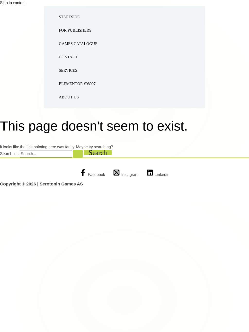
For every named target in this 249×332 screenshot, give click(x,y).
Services (68, 70)
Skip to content (13, 3)
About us (69, 97)
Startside (69, 17)
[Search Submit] (78, 153)
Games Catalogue (78, 44)
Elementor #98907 (77, 84)
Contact (68, 57)
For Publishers (75, 30)
